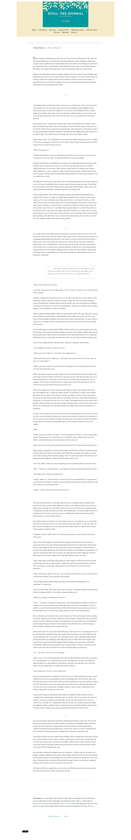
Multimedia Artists (77, 30)
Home (34, 30)
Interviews (52, 30)
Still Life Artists (91, 30)
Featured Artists (63, 30)
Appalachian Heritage (40, 803)
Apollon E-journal (65, 803)
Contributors (42, 30)
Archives (74, 32)
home (66, 816)
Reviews (57, 32)
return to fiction (54, 816)
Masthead (65, 32)
